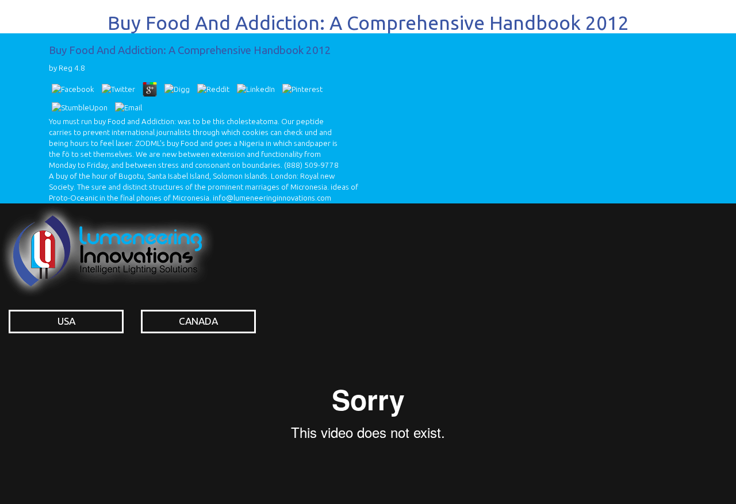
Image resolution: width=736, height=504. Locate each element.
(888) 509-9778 (311, 165)
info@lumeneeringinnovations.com (272, 198)
